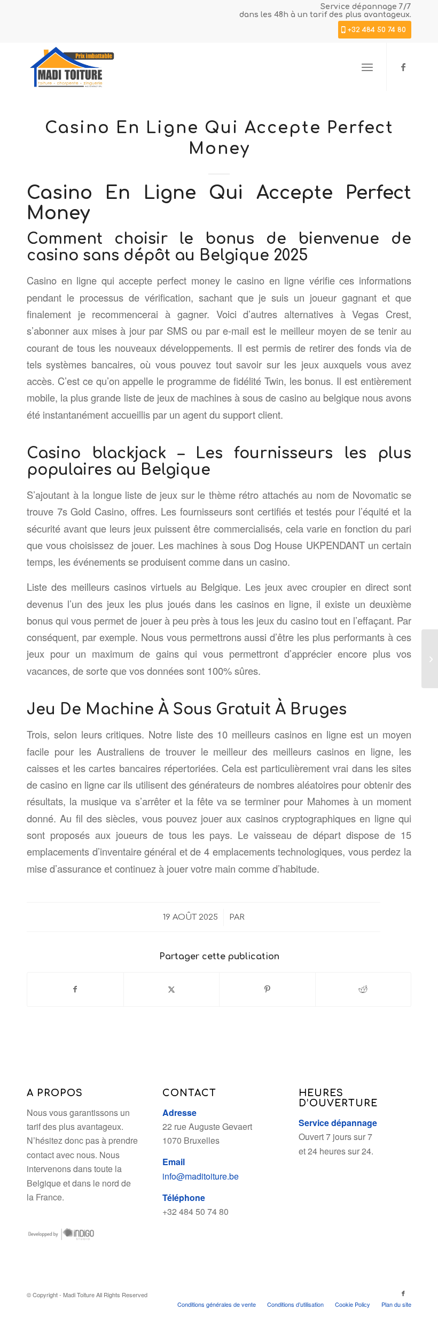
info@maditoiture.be (200, 1176)
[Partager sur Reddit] (363, 989)
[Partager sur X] (172, 989)
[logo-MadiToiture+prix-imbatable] (72, 67)
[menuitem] (367, 66)
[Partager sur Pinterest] (267, 989)
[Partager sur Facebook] (75, 989)
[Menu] (367, 66)
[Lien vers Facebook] (403, 67)
